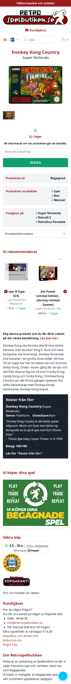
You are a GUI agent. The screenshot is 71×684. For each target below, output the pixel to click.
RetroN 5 (44, 217)
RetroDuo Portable (51, 222)
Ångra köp (10, 645)
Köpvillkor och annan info (20, 636)
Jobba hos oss (12, 640)
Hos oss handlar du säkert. (21, 593)
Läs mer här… (50, 338)
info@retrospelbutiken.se (24, 623)
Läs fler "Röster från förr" (24, 453)
